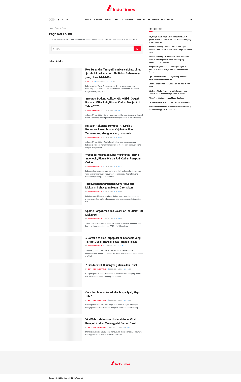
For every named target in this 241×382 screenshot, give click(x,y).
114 (113, 81)
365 (130, 300)
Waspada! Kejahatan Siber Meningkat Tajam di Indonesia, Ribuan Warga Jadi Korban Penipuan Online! (113, 158)
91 (121, 110)
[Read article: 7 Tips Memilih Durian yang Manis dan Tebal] (65, 275)
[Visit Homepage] (120, 8)
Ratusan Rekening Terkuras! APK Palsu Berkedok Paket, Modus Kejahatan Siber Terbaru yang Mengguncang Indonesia (109, 129)
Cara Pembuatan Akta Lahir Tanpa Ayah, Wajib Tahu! (169, 102)
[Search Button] (191, 19)
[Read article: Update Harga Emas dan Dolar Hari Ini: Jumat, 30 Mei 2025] (65, 220)
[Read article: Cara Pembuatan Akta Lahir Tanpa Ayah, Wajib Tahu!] (65, 302)
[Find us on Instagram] (67, 19)
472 (130, 327)
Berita (88, 20)
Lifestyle (118, 20)
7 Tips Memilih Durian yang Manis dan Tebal (111, 265)
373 (121, 166)
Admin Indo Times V (94, 110)
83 (121, 191)
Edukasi (129, 20)
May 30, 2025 (108, 219)
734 (130, 269)
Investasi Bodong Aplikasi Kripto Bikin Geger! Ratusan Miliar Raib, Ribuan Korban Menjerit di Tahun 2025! (112, 102)
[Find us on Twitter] (63, 19)
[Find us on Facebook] (58, 19)
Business (98, 20)
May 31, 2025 (108, 110)
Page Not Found (60, 28)
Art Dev (90, 81)
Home (51, 28)
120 (121, 219)
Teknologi (140, 20)
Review (170, 20)
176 (124, 246)
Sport (108, 20)
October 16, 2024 (110, 246)
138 (121, 137)
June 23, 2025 (100, 81)
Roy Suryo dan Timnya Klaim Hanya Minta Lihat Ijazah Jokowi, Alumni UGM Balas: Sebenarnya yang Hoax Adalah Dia (113, 73)
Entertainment (155, 20)
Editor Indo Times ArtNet (96, 269)
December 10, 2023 (115, 269)
